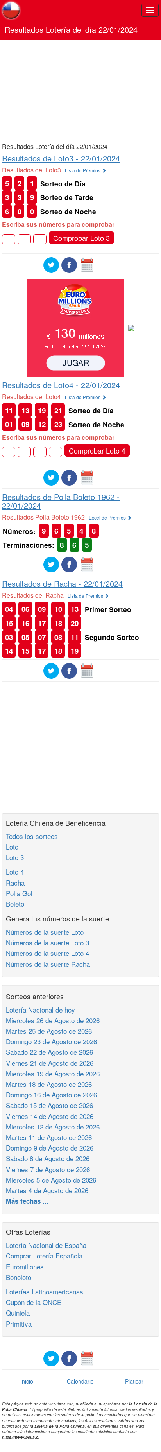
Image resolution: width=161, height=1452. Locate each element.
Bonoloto (18, 1277)
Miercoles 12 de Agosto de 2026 (53, 1126)
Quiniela (18, 1313)
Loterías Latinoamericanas (44, 1291)
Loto (12, 846)
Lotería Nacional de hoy (40, 1010)
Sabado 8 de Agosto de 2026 (47, 1158)
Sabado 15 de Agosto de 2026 (49, 1105)
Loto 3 (15, 857)
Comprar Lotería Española (44, 1255)
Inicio (26, 1381)
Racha (15, 882)
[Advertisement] (80, 91)
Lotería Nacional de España (46, 1245)
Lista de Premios (83, 170)
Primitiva (19, 1323)
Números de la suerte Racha (48, 964)
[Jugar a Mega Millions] (75, 327)
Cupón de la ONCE (33, 1302)
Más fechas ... (27, 1201)
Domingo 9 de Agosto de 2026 (49, 1148)
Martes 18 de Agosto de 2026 (49, 1084)
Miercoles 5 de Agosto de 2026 (51, 1180)
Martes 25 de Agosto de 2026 (49, 1031)
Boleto (15, 904)
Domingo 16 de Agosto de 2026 (51, 1094)
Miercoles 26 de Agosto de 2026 (53, 1020)
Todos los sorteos (32, 836)
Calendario (80, 1381)
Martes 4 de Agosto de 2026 (47, 1190)
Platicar (134, 1381)
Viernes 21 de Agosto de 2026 (49, 1063)
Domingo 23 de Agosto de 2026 (51, 1041)
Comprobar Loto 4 (97, 450)
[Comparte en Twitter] (51, 264)
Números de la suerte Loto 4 (47, 953)
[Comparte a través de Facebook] (69, 264)
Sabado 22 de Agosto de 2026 (49, 1052)
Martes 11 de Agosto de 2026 (49, 1137)
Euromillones (25, 1266)
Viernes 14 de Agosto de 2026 (49, 1116)
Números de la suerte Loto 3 (47, 942)
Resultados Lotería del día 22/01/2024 (71, 29)
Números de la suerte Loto (45, 932)
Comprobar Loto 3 (81, 238)
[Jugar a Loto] (131, 327)
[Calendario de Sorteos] (87, 264)
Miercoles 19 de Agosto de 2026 (53, 1073)
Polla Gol (19, 893)
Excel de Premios (108, 517)
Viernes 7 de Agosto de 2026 (48, 1169)
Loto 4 (15, 872)
